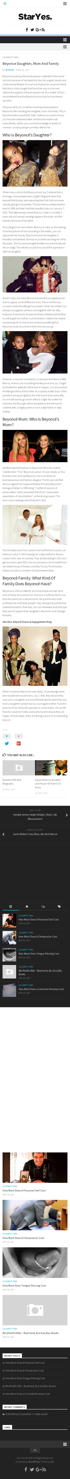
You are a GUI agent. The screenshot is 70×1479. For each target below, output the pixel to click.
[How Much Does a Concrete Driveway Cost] (9, 990)
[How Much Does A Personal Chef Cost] (9, 920)
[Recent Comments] (43, 906)
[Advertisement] (28, 871)
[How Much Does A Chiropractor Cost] (9, 937)
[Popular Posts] (27, 906)
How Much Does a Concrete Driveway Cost (41, 989)
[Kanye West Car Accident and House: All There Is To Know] (51, 767)
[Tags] (59, 906)
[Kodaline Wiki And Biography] (19, 767)
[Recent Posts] (11, 906)
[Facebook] (27, 30)
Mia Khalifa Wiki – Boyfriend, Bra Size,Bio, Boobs (31, 1333)
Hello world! (41, 1414)
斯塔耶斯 (9, 70)
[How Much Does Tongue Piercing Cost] (9, 954)
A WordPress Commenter (18, 1414)
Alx (52, 1461)
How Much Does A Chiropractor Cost (38, 936)
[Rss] (43, 30)
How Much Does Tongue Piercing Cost (39, 953)
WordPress (34, 1461)
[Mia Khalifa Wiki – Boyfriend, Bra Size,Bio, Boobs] (9, 972)
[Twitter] (32, 30)
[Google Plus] (38, 30)
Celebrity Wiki (11, 57)
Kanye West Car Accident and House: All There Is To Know (48, 783)
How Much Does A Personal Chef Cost (39, 919)
